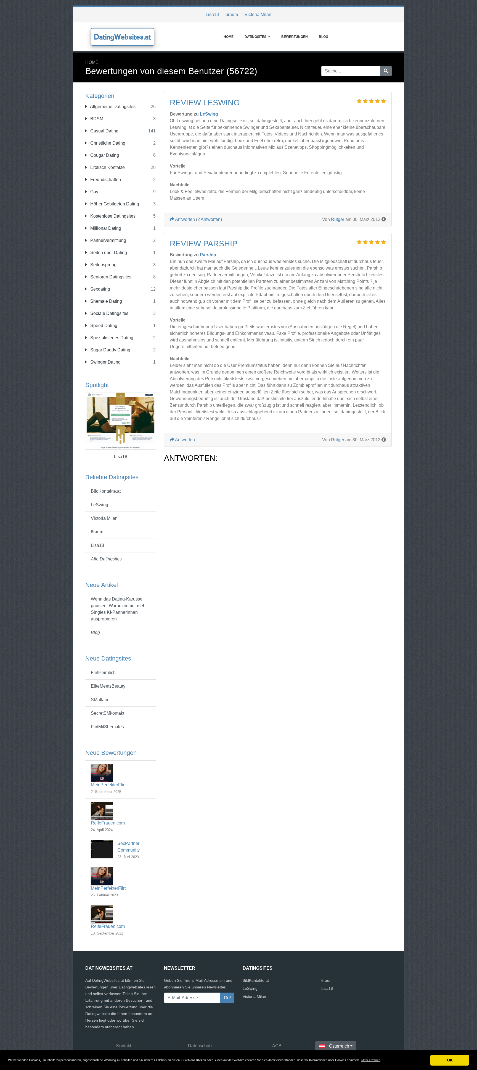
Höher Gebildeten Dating (114, 204)
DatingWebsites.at (122, 36)
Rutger (337, 219)
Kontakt (123, 1045)
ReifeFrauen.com (108, 823)
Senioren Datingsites (110, 277)
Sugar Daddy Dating (109, 350)
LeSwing (99, 504)
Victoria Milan (258, 14)
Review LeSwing (205, 102)
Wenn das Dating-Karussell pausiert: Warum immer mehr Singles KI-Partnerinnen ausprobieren (119, 609)
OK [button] (450, 1060)
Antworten (184, 219)
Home (229, 37)
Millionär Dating (105, 228)
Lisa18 (212, 14)
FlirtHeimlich (103, 672)
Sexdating (99, 289)
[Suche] (386, 71)
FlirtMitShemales (107, 726)
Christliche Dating (107, 143)
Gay (93, 191)
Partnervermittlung (107, 240)
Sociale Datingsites (108, 313)
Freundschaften (105, 179)
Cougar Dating (104, 155)
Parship (208, 254)
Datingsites (255, 37)
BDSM (96, 118)
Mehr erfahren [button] (370, 1060)
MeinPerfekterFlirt (108, 784)
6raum (232, 14)
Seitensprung (102, 264)
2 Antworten (209, 219)
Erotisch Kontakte (107, 167)
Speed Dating (103, 325)
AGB (277, 1045)
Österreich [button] (339, 1046)
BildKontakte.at (106, 491)
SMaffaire (100, 699)
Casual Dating (103, 131)
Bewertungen (294, 37)
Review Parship (203, 243)
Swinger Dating (105, 362)
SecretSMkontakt (107, 713)
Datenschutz (200, 1045)
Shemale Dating (105, 301)
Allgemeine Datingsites (112, 106)
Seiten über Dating (108, 252)
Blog (323, 37)
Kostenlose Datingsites (112, 216)
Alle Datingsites (106, 559)
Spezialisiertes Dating (111, 337)
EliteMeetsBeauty (108, 686)
